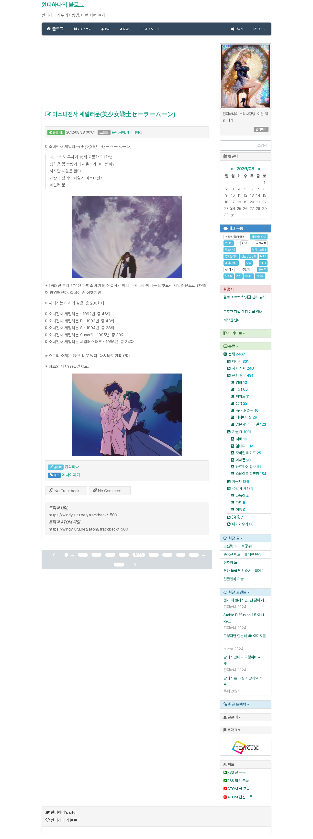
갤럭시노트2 (259, 249)
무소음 (228, 276)
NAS (263, 256)
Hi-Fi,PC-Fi (247, 410)
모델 (248, 263)
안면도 (228, 243)
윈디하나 (72, 466)
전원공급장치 (248, 256)
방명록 (126, 29)
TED (263, 263)
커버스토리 (84, 29)
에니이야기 (71, 474)
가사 (238, 276)
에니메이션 (246, 417)
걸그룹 (260, 276)
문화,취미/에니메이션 (127, 132)
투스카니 (230, 249)
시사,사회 (243, 368)
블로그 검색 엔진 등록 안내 (243, 311)
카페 (240, 502)
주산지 (246, 269)
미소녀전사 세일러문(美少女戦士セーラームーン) (113, 114)
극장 (242, 389)
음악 (241, 403)
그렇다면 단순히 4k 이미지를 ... (245, 639)
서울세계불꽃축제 (235, 236)
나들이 (242, 495)
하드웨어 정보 (248, 467)
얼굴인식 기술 (234, 579)
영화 (241, 382)
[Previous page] (54, 554)
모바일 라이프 (248, 453)
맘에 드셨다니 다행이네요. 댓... (242, 660)
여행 (240, 509)
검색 (264, 145)
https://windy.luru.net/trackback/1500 (83, 514)
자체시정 (261, 243)
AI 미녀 (229, 269)
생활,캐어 (242, 488)
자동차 (240, 481)
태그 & (149, 29)
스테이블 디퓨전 (251, 473)
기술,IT (241, 432)
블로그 (57, 28)
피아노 (243, 396)
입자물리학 (231, 256)
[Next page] (135, 564)
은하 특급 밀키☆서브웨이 (242, 570)
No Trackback (66, 490)
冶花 (237, 517)
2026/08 (245, 168)
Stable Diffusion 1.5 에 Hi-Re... (245, 618)
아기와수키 (243, 524)
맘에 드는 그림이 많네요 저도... (243, 681)
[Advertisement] (127, 73)
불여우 (262, 269)
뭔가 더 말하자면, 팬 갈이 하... (245, 600)
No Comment (109, 490)
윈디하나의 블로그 (63, 4)
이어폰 (243, 460)
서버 (241, 439)
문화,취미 (242, 375)
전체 (236, 354)
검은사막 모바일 (251, 424)
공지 (106, 29)
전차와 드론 (232, 562)
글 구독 (236, 772)
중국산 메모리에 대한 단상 (242, 554)
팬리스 (248, 276)
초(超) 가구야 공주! (238, 546)
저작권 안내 (232, 320)
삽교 (244, 243)
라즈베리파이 (258, 236)
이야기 (240, 361)
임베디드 (245, 446)
